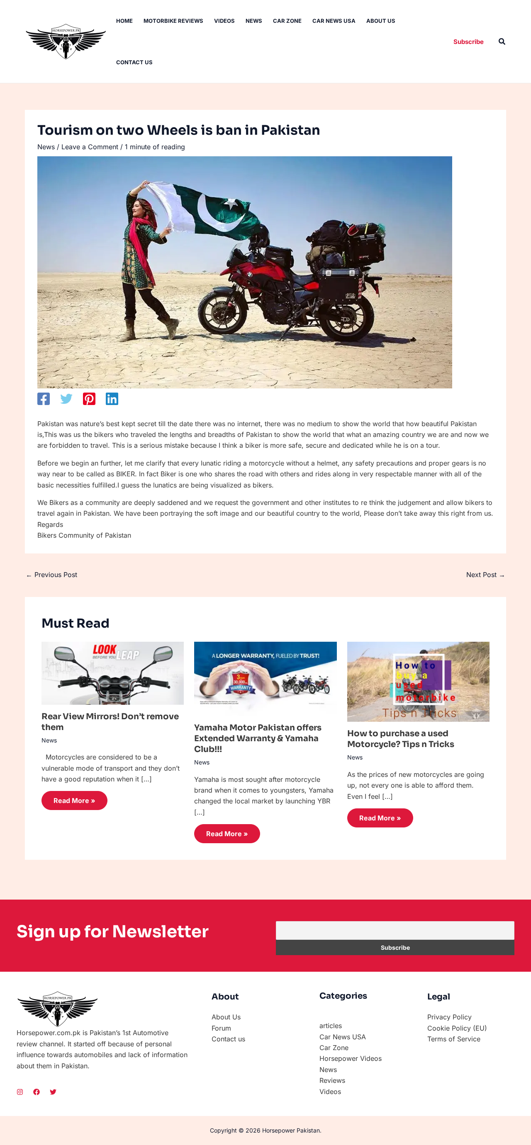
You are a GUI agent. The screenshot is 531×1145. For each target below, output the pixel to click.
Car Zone (287, 20)
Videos (224, 20)
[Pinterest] (89, 399)
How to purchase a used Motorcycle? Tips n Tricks (400, 739)
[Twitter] (66, 399)
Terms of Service (453, 1039)
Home (124, 20)
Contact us (134, 62)
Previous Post (51, 574)
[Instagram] (20, 1092)
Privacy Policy (449, 1017)
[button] (468, 42)
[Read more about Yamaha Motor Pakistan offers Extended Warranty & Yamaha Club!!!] (265, 678)
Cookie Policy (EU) (457, 1028)
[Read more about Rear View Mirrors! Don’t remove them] (112, 672)
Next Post (485, 574)
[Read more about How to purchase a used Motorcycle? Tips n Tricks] (418, 681)
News (254, 20)
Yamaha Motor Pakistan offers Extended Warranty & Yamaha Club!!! (258, 738)
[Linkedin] (112, 399)
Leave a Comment (89, 147)
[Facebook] (43, 399)
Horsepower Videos (350, 1058)
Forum (221, 1028)
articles (330, 1025)
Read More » (74, 800)
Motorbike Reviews (173, 20)
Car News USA (334, 20)
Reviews (332, 1080)
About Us (380, 20)
